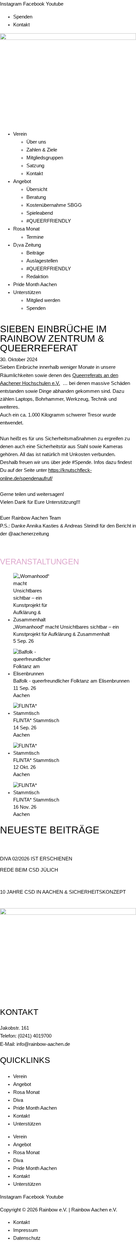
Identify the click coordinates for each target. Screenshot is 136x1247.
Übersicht (36, 189)
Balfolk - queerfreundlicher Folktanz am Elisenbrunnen (71, 681)
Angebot (22, 181)
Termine (35, 237)
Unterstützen (27, 292)
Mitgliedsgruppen (44, 157)
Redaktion (37, 276)
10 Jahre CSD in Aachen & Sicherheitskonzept (63, 892)
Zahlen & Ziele (41, 149)
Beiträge (35, 253)
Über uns (36, 142)
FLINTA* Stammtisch (36, 720)
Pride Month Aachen (35, 284)
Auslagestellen (42, 260)
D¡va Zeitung (27, 245)
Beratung (36, 197)
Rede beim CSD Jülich (29, 870)
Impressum (25, 1230)
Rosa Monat (26, 228)
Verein (20, 134)
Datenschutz (27, 1238)
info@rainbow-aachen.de (43, 1044)
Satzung (35, 165)
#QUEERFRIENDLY (48, 221)
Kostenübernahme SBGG (54, 205)
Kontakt (21, 24)
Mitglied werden (43, 300)
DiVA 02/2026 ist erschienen (36, 858)
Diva (18, 1100)
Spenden (22, 16)
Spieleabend (39, 213)
